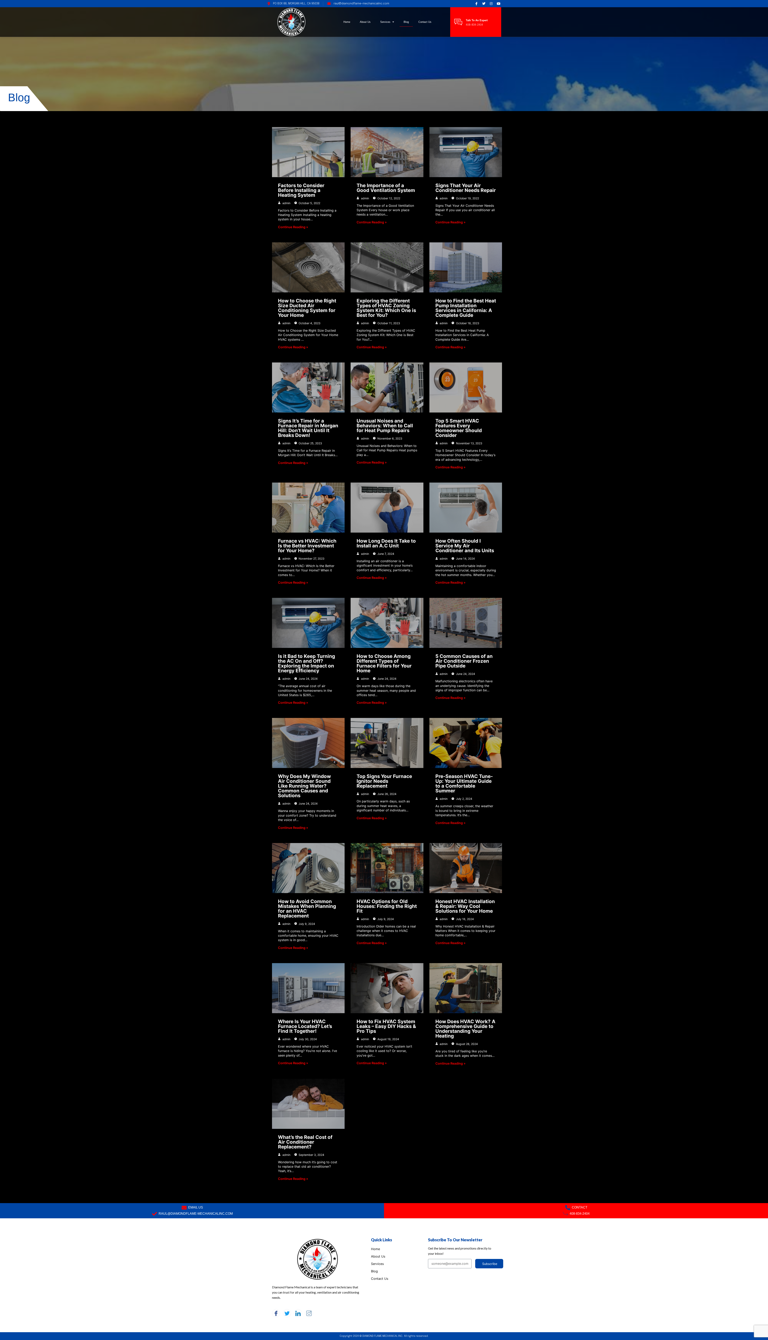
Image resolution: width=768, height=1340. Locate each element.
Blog (406, 21)
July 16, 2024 (464, 919)
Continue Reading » (293, 227)
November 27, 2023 (311, 558)
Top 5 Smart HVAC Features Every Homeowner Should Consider (458, 428)
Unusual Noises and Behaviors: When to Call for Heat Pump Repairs (385, 425)
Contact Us (424, 21)
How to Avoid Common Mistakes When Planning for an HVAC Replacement (307, 908)
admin (286, 203)
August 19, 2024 (388, 1039)
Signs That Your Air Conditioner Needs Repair (465, 188)
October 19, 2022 (467, 198)
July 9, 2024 (306, 923)
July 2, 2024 (463, 798)
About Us (365, 21)
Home (346, 21)
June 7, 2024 (385, 553)
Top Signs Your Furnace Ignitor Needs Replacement (384, 781)
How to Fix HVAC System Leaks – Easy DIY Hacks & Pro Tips (386, 1026)
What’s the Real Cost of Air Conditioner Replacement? (305, 1142)
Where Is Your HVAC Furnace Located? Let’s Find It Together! (305, 1026)
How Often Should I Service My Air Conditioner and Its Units (464, 545)
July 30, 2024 (307, 1039)
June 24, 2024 (308, 678)
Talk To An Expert (477, 20)
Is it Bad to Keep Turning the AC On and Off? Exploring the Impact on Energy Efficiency (306, 663)
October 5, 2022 (309, 203)
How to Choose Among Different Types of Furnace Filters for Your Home (384, 663)
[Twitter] (287, 1313)
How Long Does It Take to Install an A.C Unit (386, 543)
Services (385, 21)
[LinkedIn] (298, 1313)
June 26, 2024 (386, 794)
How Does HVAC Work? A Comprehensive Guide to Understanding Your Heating (465, 1029)
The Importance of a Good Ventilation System (386, 188)
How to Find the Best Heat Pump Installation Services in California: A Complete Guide (465, 308)
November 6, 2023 (389, 438)
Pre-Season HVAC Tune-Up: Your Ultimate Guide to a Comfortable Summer (464, 783)
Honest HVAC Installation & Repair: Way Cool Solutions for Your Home (465, 906)
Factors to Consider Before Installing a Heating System (301, 190)
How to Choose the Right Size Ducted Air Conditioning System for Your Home (307, 308)
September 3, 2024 (311, 1154)
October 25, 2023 (310, 443)
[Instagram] (309, 1313)
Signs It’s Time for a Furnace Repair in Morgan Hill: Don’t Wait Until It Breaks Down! (308, 428)
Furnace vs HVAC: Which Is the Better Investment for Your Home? (307, 545)
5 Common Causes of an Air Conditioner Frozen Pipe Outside (464, 661)
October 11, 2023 (388, 323)
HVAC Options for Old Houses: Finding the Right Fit (387, 906)
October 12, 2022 (388, 198)
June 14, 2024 (465, 558)
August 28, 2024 (466, 1044)
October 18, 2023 (467, 323)
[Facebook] (276, 1313)
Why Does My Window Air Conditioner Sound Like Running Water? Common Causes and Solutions (304, 785)
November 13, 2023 (468, 443)
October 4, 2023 (309, 323)
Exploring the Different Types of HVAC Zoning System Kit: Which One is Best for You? (386, 308)
